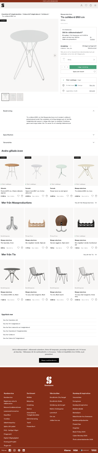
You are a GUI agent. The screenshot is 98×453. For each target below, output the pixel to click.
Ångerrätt (7, 445)
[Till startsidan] (3, 5)
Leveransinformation (11, 411)
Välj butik (92, 91)
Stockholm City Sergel (58, 397)
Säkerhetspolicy (9, 423)
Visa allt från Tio (88, 254)
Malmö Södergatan (57, 409)
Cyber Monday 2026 (80, 436)
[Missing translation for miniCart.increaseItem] (67, 67)
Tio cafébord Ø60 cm (9, 16)
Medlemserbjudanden (80, 420)
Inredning (30, 405)
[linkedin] (23, 450)
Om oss (52, 416)
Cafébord (44, 14)
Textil (29, 423)
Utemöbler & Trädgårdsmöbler (12, 14)
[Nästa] (55, 55)
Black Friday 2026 (79, 432)
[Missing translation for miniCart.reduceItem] (62, 67)
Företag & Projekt (10, 442)
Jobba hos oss (55, 420)
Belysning (30, 401)
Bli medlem (92, 38)
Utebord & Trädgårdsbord (31, 14)
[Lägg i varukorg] (22, 196)
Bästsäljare (76, 413)
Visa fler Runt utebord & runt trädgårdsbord (16, 327)
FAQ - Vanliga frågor (11, 430)
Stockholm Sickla (56, 401)
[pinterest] (19, 450)
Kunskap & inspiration (80, 405)
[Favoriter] (86, 5)
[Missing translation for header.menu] (95, 5)
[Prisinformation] (70, 46)
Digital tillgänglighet (11, 438)
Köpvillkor (7, 415)
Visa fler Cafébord (9, 334)
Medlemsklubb (78, 409)
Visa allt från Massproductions (84, 203)
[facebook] (10, 450)
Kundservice (8, 397)
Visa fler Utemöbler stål (10, 320)
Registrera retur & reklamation (10, 402)
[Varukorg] (90, 5)
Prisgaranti (8, 434)
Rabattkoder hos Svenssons (82, 416)
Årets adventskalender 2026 (83, 439)
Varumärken (77, 397)
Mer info (92, 85)
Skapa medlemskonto (49, 360)
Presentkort (31, 426)
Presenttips (77, 424)
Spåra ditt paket (10, 426)
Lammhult (53, 413)
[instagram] (14, 450)
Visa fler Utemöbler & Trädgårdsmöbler (15, 331)
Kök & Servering (32, 419)
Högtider (76, 428)
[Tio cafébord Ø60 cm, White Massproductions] (29, 55)
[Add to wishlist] (18, 196)
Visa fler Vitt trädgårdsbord (11, 323)
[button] (64, 23)
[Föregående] (3, 55)
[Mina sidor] (81, 5)
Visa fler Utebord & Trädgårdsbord (13, 338)
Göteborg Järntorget (57, 405)
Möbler (29, 397)
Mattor (29, 409)
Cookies (7, 419)
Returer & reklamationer (12, 407)
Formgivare (77, 401)
